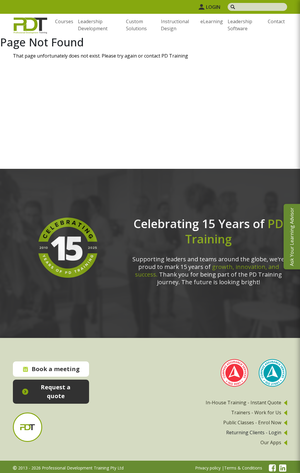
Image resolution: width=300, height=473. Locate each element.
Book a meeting (56, 369)
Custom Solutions (136, 25)
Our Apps (270, 442)
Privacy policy (208, 468)
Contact (276, 21)
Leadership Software (240, 25)
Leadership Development (93, 25)
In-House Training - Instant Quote (243, 402)
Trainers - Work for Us (256, 412)
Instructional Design (175, 25)
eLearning (211, 21)
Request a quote (56, 391)
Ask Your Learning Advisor (292, 236)
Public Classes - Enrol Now (252, 422)
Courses (64, 21)
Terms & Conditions (243, 468)
